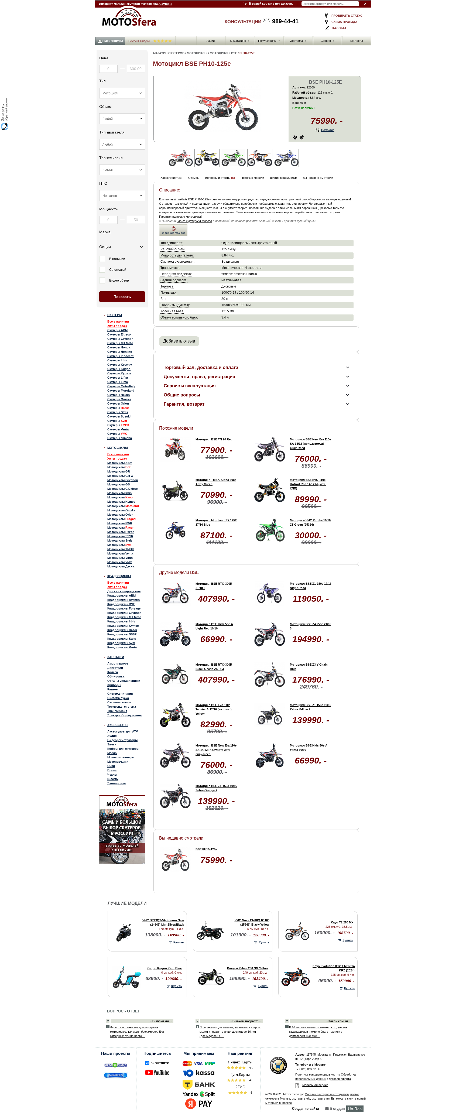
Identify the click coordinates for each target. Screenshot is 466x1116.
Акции (211, 40)
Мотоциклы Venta (120, 553)
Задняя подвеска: (173, 280)
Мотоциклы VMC (119, 562)
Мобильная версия (315, 1085)
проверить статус (346, 15)
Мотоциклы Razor (120, 531)
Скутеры (165, 3)
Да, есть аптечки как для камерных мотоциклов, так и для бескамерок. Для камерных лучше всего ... (137, 1032)
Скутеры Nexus (118, 394)
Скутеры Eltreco (119, 334)
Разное (112, 689)
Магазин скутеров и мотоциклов (327, 1094)
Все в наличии (118, 321)
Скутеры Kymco (119, 373)
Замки (111, 744)
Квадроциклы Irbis (121, 621)
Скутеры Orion (118, 403)
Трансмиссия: (170, 268)
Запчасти (115, 657)
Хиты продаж (117, 325)
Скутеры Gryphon (120, 338)
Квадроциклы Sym (121, 643)
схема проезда (344, 21)
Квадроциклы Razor (122, 630)
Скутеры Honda (118, 347)
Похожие (327, 130)
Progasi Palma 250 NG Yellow (247, 968)
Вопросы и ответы (217, 177)
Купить (178, 942)
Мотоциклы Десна (120, 566)
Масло (112, 753)
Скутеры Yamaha (119, 438)
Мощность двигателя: (177, 255)
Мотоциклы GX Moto (122, 488)
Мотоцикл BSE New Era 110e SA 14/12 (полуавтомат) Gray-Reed (310, 444)
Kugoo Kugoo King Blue (164, 968)
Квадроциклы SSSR (122, 634)
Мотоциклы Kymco (121, 501)
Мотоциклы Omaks (121, 510)
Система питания (120, 693)
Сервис (327, 40)
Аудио (112, 735)
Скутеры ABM (117, 330)
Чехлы (112, 774)
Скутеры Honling (119, 351)
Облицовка (115, 676)
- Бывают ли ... (161, 1021)
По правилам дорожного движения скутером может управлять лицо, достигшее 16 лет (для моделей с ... (230, 1032)
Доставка (298, 40)
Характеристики (171, 177)
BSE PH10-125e (206, 849)
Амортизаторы (118, 663)
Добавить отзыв (179, 341)
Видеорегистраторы (122, 740)
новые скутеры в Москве (194, 220)
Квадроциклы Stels (121, 638)
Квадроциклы (119, 576)
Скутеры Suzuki (119, 416)
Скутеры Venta (118, 429)
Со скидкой (117, 270)
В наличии (117, 259)
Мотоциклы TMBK (120, 549)
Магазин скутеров (168, 53)
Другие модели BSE (283, 177)
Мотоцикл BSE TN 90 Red (214, 439)
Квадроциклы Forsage (124, 608)
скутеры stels (301, 1098)
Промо (112, 770)
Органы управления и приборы (123, 683)
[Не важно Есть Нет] (122, 195)
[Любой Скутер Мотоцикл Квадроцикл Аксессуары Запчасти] (122, 93)
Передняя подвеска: (176, 274)
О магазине (239, 40)
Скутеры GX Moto (120, 343)
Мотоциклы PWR (119, 523)
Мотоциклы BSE (223, 53)
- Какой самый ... (339, 1021)
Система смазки (119, 702)
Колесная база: (172, 311)
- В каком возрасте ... (246, 1021)
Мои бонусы (113, 40)
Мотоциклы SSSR (120, 536)
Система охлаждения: (177, 261)
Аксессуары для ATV (122, 731)
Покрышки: (168, 292)
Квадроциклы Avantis (123, 599)
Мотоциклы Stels (119, 540)
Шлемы (112, 778)
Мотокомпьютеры (120, 757)
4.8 (250, 1080)
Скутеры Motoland (120, 390)
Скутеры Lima (117, 382)
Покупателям (269, 40)
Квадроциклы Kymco (123, 625)
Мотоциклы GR (118, 471)
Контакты (356, 40)
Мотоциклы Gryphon (122, 480)
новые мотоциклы (188, 216)
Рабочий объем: (172, 249)
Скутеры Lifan (117, 377)
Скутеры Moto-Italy (121, 386)
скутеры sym (321, 1098)
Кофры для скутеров (123, 748)
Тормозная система (121, 706)
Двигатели (115, 667)
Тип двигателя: (171, 243)
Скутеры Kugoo (119, 369)
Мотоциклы (117, 447)
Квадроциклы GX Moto (124, 617)
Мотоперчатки (117, 761)
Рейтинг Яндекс (139, 41)
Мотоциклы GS (118, 484)
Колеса (112, 672)
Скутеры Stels (117, 412)
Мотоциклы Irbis (119, 493)
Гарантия (165, 216)
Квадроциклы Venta (122, 647)
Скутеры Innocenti (120, 356)
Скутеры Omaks (119, 399)
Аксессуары (117, 725)
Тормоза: (167, 286)
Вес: (163, 299)
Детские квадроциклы (124, 591)
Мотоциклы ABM (119, 462)
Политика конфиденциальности (316, 1074)
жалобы (338, 28)
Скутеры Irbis (117, 360)
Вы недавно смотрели (318, 177)
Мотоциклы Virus (120, 557)
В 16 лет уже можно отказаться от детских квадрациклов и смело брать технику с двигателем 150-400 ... (318, 1032)
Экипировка (116, 783)
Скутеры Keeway (119, 364)
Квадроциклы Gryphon (124, 612)
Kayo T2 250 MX (342, 922)
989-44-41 (281, 21)
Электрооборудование (124, 715)
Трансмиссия (117, 711)
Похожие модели (252, 177)
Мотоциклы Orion (120, 514)
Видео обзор (119, 280)
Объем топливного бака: (179, 317)
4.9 (250, 1067)
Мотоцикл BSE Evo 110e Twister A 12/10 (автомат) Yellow (214, 709)
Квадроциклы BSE (121, 604)
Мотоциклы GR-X (120, 475)
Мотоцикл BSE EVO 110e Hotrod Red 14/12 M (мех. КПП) (308, 484)
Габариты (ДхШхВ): (175, 305)
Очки (111, 766)
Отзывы (193, 177)
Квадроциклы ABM (121, 595)
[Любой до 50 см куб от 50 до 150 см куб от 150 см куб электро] (122, 118)
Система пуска (118, 698)
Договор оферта (340, 1078)
